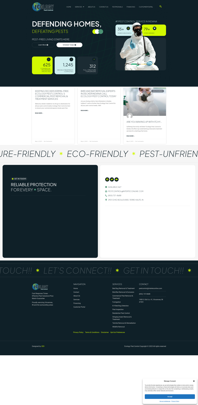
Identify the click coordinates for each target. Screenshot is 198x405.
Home (68, 7)
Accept (169, 397)
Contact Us (103, 7)
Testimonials (117, 7)
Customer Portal (146, 7)
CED (42, 346)
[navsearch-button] (159, 7)
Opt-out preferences (165, 401)
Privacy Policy (175, 401)
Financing (131, 7)
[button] (194, 381)
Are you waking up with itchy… (144, 121)
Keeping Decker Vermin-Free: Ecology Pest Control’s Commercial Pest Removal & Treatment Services (52, 95)
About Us (91, 7)
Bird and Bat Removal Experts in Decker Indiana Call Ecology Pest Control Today (98, 94)
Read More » (39, 113)
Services (78, 7)
